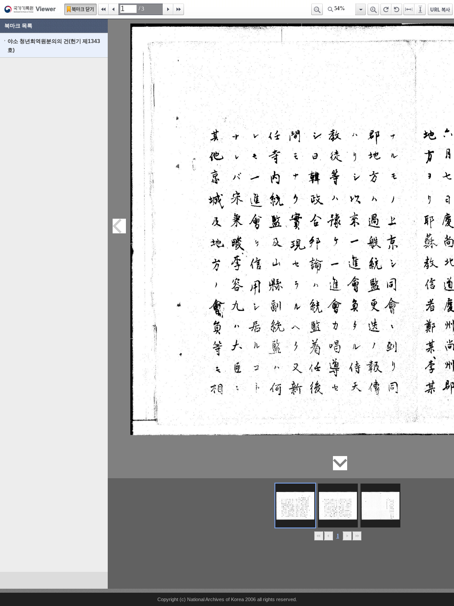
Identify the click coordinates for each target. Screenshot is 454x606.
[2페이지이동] (338, 505)
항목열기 (360, 9)
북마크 (80, 9)
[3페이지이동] (380, 505)
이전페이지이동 (119, 226)
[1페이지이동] (295, 505)
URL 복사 (440, 9)
